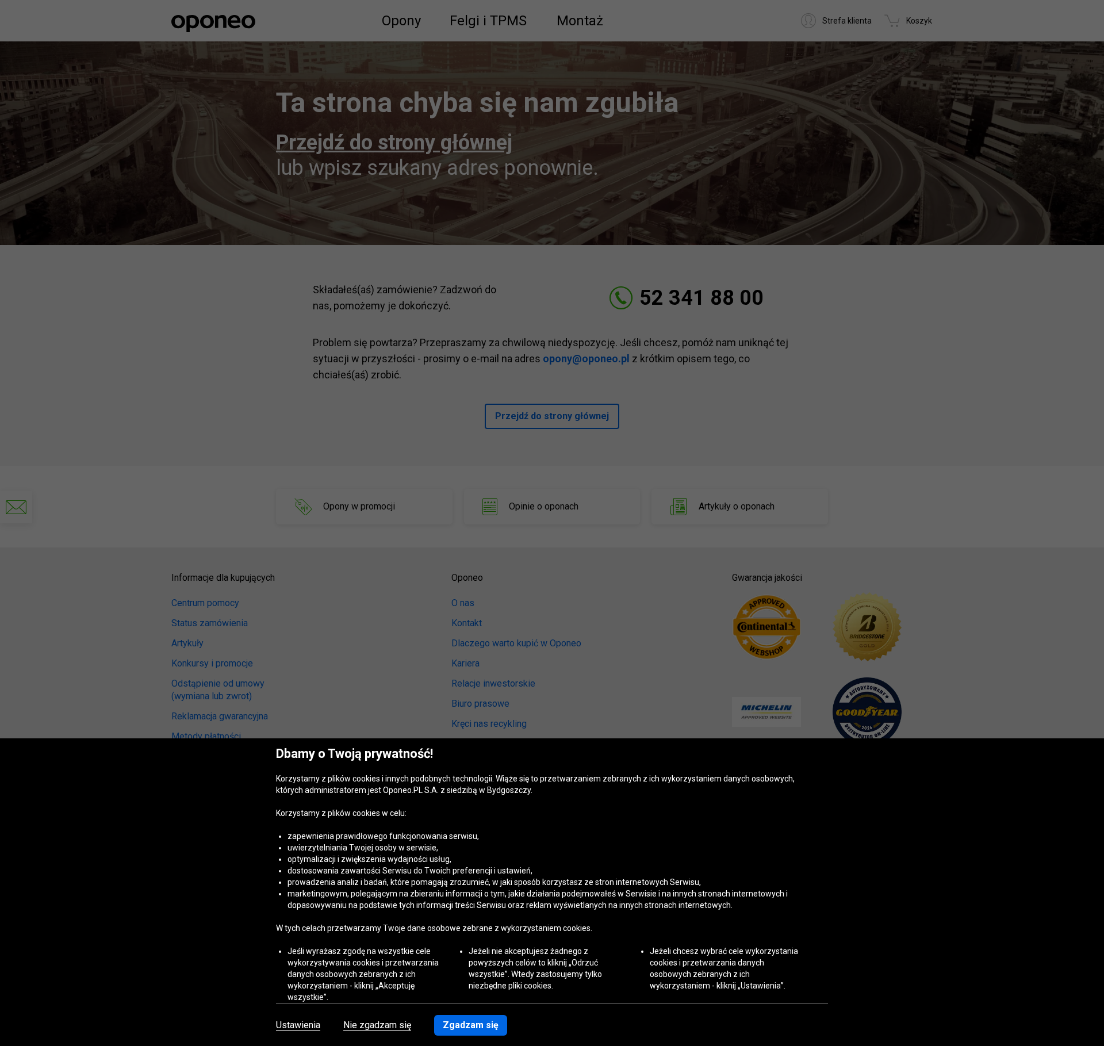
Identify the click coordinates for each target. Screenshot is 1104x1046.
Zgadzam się (471, 1025)
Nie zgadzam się (377, 1025)
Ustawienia (298, 1025)
